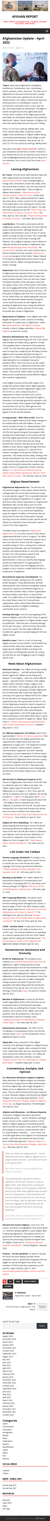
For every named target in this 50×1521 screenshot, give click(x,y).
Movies (6, 1435)
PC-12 (40, 797)
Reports (6, 1444)
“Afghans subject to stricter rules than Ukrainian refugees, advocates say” (25, 1144)
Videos (5, 1453)
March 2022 (7, 1400)
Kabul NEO (7, 1503)
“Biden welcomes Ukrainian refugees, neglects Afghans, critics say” (24, 1101)
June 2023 (7, 1362)
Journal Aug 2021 (10, 1485)
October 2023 (8, 1350)
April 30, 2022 (10, 48)
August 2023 (8, 1356)
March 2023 (7, 1371)
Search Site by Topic (11, 1321)
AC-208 (10, 800)
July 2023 (6, 1359)
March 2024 (7, 1342)
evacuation (7, 1429)
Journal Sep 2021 (10, 1488)
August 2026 (8, 1336)
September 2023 (9, 1353)
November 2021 (9, 1412)
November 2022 (9, 1382)
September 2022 (9, 1388)
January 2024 (8, 1345)
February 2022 (8, 1403)
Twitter (5, 1473)
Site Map (6, 1508)
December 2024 (9, 1339)
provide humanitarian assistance (28, 961)
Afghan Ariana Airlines (13, 180)
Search (42, 1326)
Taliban (7, 1286)
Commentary (8, 1426)
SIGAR (5, 1450)
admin (21, 48)
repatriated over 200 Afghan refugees (23, 325)
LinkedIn (6, 1470)
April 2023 (7, 1368)
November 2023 (9, 1348)
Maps (5, 1506)
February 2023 (8, 1374)
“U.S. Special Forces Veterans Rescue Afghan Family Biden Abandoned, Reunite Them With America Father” (24, 473)
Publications (8, 1441)
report (26, 991)
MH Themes (40, 1518)
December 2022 (9, 1380)
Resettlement (8, 1447)
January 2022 (8, 1406)
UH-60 (21, 797)
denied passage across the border (22, 247)
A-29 (19, 800)
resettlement (30, 1281)
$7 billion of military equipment (29, 736)
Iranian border (9, 250)
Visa (4, 1455)
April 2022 (7, 1397)
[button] (46, 31)
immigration (8, 1432)
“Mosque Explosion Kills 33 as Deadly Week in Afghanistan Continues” (24, 918)
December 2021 (9, 1409)
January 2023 (8, 1377)
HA (10, 1281)
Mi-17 (12, 797)
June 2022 (7, 1391)
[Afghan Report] (25, 10)
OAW (18, 1281)
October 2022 (8, 1385)
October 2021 (8, 1415)
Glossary (6, 1500)
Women (6, 1458)
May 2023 (7, 1365)
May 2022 (7, 1394)
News (5, 1438)
